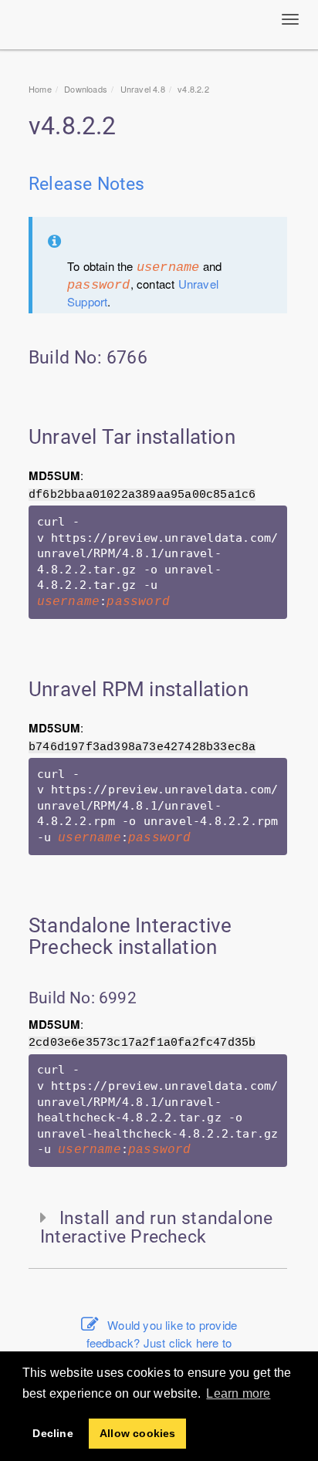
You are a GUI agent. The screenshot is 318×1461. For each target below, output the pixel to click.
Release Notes (87, 184)
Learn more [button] (238, 1393)
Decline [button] (52, 1433)
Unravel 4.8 (142, 89)
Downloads (85, 89)
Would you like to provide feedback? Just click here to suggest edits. (161, 1342)
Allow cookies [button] (138, 1433)
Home (40, 89)
